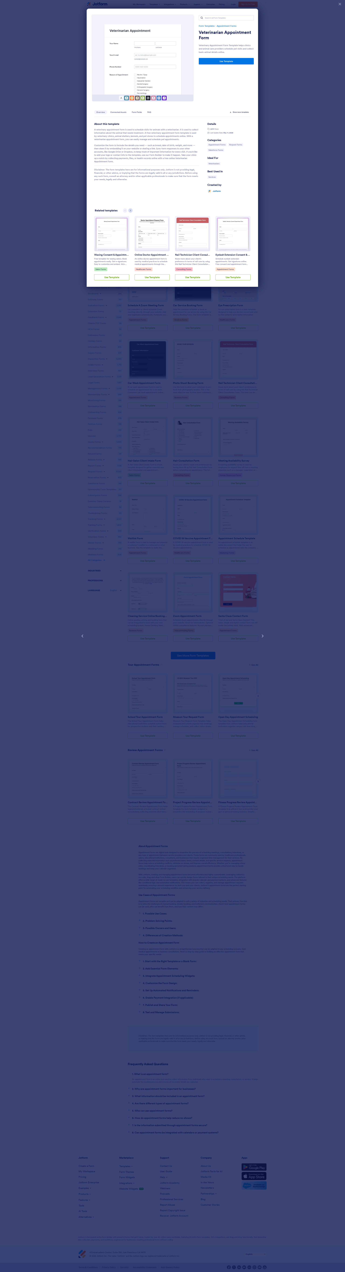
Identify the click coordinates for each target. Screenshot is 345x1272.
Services (212, 177)
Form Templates (207, 26)
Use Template (226, 61)
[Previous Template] (82, 636)
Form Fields (137, 112)
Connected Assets (118, 112)
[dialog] (172, 636)
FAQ (149, 112)
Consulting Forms (183, 269)
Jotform (217, 191)
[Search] (202, 17)
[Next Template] (262, 636)
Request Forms (236, 144)
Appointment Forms (226, 26)
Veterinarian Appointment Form (225, 35)
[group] (112, 250)
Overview (100, 112)
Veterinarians (214, 163)
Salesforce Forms (215, 150)
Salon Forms (101, 269)
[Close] (340, 4)
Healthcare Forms (143, 269)
